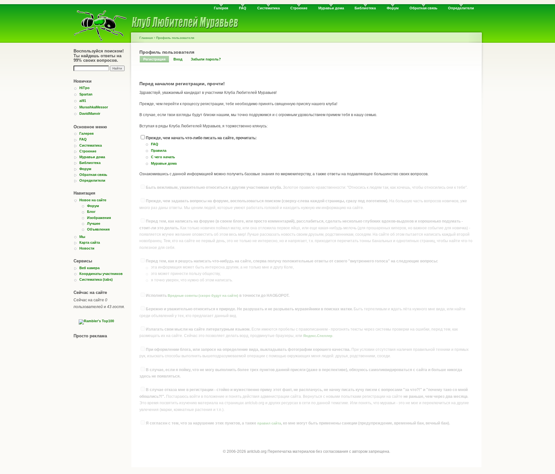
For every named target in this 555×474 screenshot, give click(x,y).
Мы (82, 237)
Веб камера (89, 268)
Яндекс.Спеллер (317, 336)
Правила (158, 150)
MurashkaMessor (93, 107)
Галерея (221, 8)
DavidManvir (89, 113)
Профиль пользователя (175, 38)
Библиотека (365, 8)
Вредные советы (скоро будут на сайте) (203, 295)
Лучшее (93, 223)
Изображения (99, 218)
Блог (91, 212)
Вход (177, 59)
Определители (461, 8)
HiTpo (84, 88)
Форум (393, 8)
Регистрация (154, 59)
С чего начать (163, 157)
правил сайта (269, 423)
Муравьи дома (331, 8)
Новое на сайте (92, 200)
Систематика (268, 8)
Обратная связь (423, 8)
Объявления (98, 229)
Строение (298, 8)
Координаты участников (101, 274)
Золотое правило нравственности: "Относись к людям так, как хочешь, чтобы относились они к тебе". (307, 187)
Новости (86, 248)
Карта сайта (89, 242)
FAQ (242, 8)
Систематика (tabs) (96, 279)
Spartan (85, 94)
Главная (146, 38)
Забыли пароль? (206, 59)
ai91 (82, 101)
